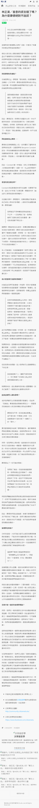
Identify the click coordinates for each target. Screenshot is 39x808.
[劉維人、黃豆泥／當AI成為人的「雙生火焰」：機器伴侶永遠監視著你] (19, 766)
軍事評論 (31, 6)
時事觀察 (22, 6)
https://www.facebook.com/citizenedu (19, 720)
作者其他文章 (19, 748)
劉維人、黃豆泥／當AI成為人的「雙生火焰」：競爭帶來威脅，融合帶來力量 (19, 786)
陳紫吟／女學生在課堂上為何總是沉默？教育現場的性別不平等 (19, 759)
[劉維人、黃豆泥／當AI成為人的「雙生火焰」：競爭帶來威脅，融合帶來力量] (19, 780)
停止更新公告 (10, 6)
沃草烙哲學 (5, 20)
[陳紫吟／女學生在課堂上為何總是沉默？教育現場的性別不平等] (19, 753)
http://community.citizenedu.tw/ (17, 711)
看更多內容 (20, 793)
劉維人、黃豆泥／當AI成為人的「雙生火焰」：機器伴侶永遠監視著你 (19, 772)
